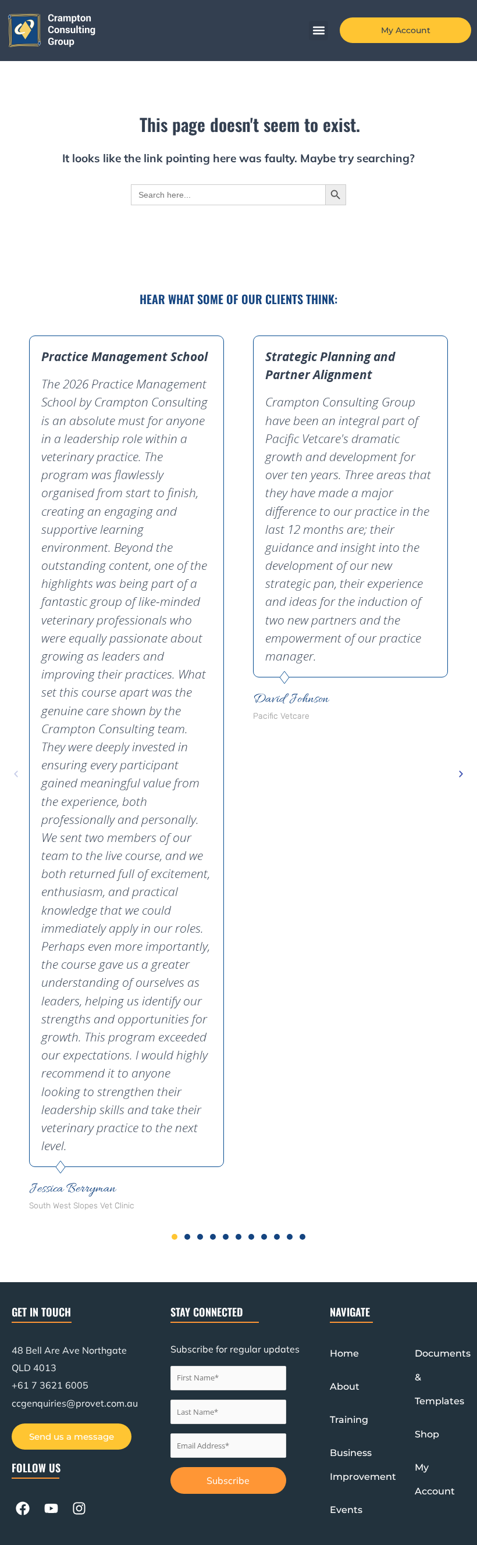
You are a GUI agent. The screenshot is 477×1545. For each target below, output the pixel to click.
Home (344, 1353)
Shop (427, 1434)
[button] (318, 30)
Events (346, 1509)
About (344, 1386)
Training (349, 1419)
